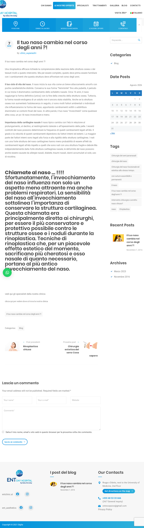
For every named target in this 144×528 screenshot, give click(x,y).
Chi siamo (46, 5)
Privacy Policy (105, 509)
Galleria (114, 5)
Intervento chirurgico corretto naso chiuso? (124, 202)
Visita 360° (121, 12)
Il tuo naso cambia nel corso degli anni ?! (23, 314)
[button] (7, 272)
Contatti (135, 5)
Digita (20, 524)
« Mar (112, 133)
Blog (124, 5)
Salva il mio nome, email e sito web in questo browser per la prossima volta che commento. (49, 432)
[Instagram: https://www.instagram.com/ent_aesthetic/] (30, 508)
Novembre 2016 (122, 276)
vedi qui (9, 294)
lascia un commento (13, 442)
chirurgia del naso (119, 161)
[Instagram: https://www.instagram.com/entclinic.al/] (27, 494)
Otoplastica (124, 209)
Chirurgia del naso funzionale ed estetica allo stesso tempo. (125, 169)
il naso (114, 185)
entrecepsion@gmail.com (115, 506)
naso (114, 209)
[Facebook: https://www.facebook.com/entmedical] (21, 508)
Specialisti (83, 5)
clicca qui (9, 301)
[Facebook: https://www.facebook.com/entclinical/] (17, 494)
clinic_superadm (28, 53)
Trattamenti (100, 5)
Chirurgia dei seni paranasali (124, 155)
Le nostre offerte (64, 5)
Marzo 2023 (120, 271)
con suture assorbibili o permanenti (122, 178)
